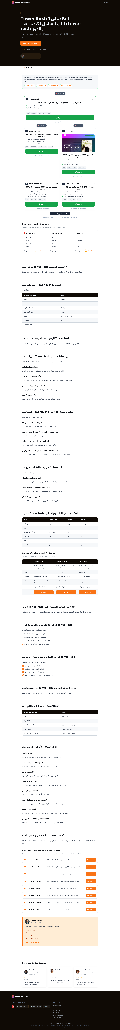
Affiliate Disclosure (58, 1010)
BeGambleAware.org (71, 217)
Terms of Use (57, 1008)
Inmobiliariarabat (21, 3)
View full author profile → (33, 942)
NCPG (46, 1006)
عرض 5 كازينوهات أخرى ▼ (60, 213)
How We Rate (56, 1013)
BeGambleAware (36, 1006)
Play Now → (43, 592)
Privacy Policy (57, 1005)
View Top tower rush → (30, 43)
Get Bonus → (91, 859)
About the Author (57, 1017)
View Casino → (41, 239)
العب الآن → (60, 118)
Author (106, 2)
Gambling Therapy (22, 1006)
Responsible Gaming (58, 1015)
